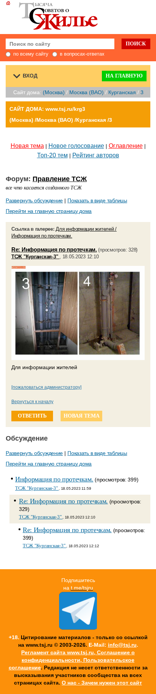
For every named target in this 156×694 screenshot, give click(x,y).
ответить (32, 416)
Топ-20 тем (52, 155)
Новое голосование (76, 146)
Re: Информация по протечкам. (54, 249)
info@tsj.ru (122, 645)
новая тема (82, 416)
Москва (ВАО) (86, 92)
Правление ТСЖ (60, 179)
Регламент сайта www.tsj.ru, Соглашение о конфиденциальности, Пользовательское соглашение (72, 660)
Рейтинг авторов (95, 155)
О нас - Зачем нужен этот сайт (102, 683)
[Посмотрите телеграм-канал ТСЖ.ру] (78, 628)
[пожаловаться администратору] (46, 387)
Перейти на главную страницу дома (49, 211)
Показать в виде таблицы (97, 200)
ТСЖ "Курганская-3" (35, 256)
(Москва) (54, 92)
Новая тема (27, 146)
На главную (124, 76)
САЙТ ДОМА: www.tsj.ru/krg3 (47, 109)
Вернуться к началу (32, 401)
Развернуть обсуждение (34, 200)
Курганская (122, 92)
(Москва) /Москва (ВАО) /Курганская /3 (60, 120)
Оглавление (126, 146)
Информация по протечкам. (54, 479)
